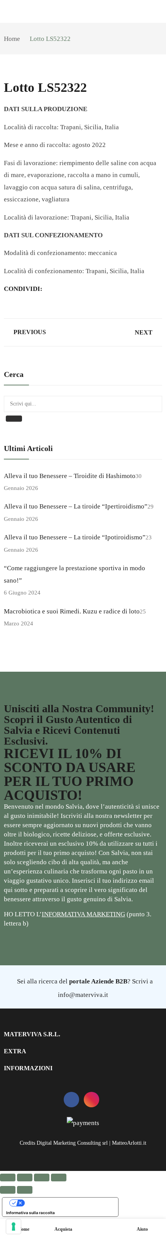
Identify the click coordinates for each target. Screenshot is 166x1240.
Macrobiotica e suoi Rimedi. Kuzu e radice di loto (72, 611)
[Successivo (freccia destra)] (24, 1190)
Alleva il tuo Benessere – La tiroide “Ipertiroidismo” (75, 506)
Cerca (14, 419)
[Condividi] (41, 1177)
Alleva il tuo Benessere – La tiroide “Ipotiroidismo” (75, 537)
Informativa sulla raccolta (30, 1212)
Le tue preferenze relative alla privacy (68, 1203)
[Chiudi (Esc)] (58, 1177)
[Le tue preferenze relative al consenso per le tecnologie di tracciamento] (13, 1226)
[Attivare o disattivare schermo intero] (24, 1177)
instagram (91, 1099)
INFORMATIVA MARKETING (83, 914)
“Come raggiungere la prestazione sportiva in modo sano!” (74, 574)
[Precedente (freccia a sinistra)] (7, 1190)
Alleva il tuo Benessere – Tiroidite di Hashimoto (70, 476)
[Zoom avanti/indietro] (7, 1177)
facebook (71, 1099)
